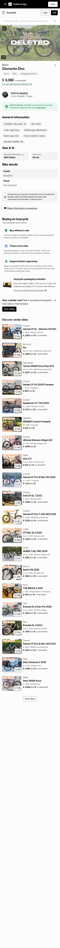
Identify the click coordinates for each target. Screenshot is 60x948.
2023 (15, 74)
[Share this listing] (55, 65)
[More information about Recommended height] (23, 155)
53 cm (6, 74)
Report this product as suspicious (22, 208)
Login (45, 12)
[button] (29, 335)
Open (52, 4)
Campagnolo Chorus (29, 74)
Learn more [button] (40, 108)
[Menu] (3, 12)
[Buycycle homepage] (11, 13)
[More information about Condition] (25, 124)
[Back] (4, 28)
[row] (9, 326)
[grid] (9, 326)
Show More (30, 699)
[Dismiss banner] (5, 4)
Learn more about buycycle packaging (29, 290)
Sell (54, 12)
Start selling (9, 309)
